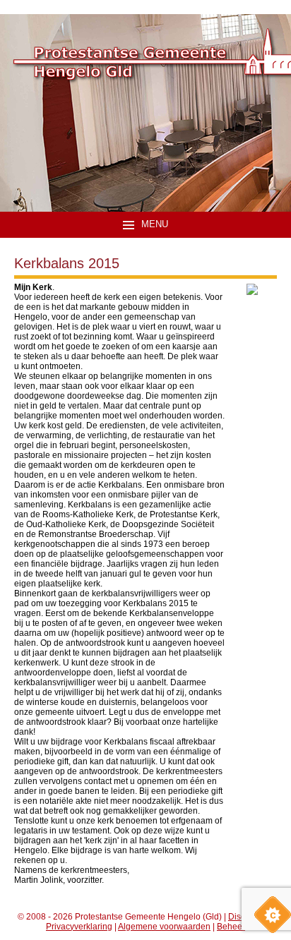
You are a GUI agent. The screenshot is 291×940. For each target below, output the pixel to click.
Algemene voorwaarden (164, 927)
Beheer (231, 927)
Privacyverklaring (79, 927)
